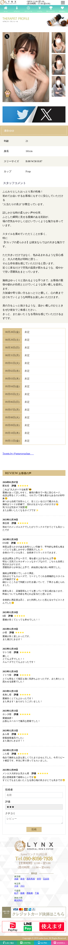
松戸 (16, 893)
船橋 (22, 893)
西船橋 (30, 893)
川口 (22, 886)
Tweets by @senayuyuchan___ (18, 453)
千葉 (37, 893)
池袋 (16, 879)
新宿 (22, 879)
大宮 (16, 886)
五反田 (46, 879)
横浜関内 (18, 900)
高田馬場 (31, 879)
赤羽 (39, 879)
